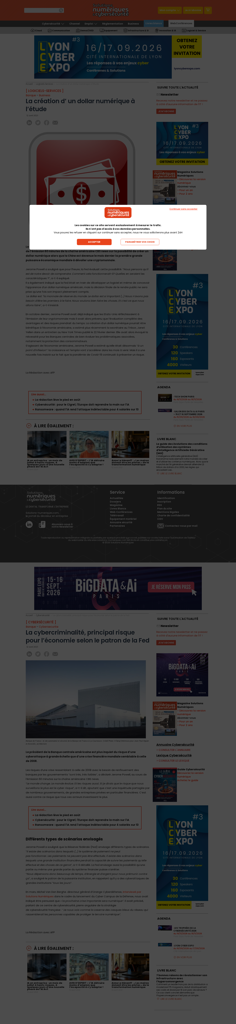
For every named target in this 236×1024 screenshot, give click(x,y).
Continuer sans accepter (183, 209)
